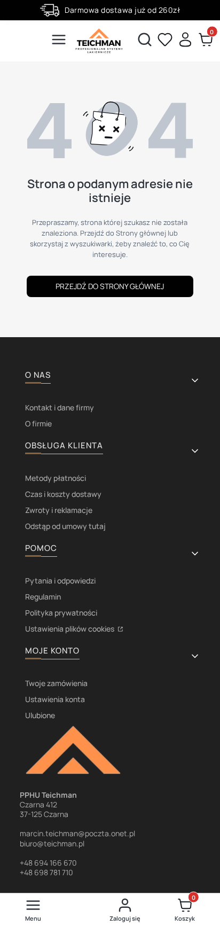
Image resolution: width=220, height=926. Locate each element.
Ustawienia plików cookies (70, 629)
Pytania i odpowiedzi (60, 580)
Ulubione (40, 715)
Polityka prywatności (61, 613)
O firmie (38, 423)
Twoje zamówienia (56, 683)
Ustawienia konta (55, 699)
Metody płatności (55, 478)
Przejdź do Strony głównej (110, 286)
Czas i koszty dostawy (63, 494)
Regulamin (43, 597)
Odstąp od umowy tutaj (65, 526)
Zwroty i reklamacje (58, 510)
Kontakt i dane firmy (59, 407)
